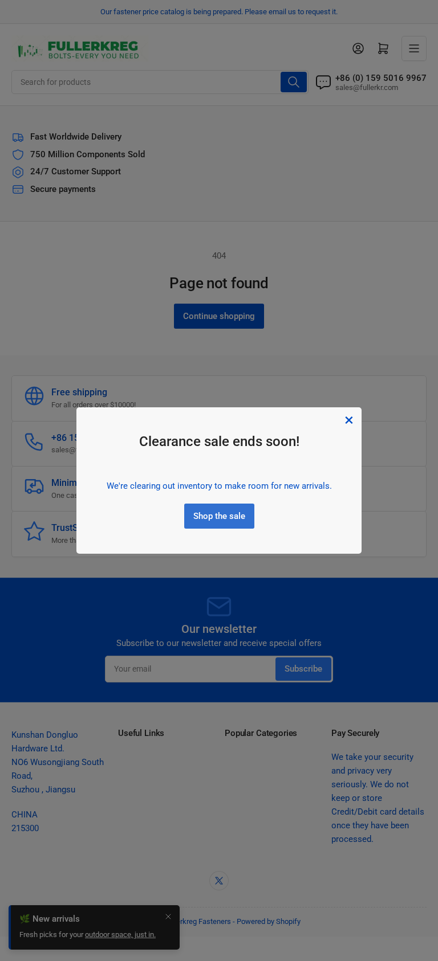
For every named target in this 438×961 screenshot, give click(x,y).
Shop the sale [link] (219, 516)
